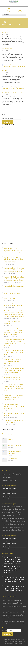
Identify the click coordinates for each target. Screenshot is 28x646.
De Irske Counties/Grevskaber (12, 93)
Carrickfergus (7, 49)
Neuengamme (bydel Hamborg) (14, 452)
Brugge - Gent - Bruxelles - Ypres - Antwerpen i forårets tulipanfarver (13, 361)
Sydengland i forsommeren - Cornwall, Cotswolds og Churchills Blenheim (13, 397)
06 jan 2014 (5, 94)
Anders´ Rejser (6, 496)
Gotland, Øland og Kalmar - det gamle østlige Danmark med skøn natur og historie (14, 370)
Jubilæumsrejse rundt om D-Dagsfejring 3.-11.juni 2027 (13, 378)
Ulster (4, 71)
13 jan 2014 (5, 34)
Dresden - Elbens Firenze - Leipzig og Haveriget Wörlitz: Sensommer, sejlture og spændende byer (13, 260)
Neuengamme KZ (13, 459)
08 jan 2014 (5, 50)
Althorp (10, 439)
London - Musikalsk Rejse (12, 293)
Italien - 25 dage (7, 434)
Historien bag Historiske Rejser (9, 488)
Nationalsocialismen (14, 445)
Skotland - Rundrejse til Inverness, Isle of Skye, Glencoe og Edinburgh (14, 406)
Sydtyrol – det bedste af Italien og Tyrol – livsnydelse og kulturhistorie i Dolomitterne (14, 279)
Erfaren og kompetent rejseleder (10, 493)
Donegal (5, 33)
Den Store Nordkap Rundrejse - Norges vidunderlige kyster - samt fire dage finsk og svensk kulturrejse (14, 387)
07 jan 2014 (5, 72)
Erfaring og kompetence (8, 491)
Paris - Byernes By (10, 298)
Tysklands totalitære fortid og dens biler (13, 322)
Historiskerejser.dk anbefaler (9, 498)
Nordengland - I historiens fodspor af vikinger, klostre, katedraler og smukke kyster (13, 250)
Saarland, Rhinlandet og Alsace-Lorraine (14, 287)
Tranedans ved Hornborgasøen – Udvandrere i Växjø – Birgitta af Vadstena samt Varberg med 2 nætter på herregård (15, 331)
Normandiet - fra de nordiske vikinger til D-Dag (13, 421)
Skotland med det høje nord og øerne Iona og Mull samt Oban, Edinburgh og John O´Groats (14, 270)
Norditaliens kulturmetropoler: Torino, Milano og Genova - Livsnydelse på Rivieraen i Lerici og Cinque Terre (14, 342)
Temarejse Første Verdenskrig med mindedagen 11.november (14, 305)
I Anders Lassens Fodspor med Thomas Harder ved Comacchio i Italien (14, 352)
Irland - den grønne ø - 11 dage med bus (14, 414)
